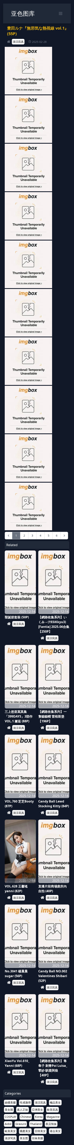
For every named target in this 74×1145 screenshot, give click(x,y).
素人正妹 (22, 1109)
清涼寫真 (18, 41)
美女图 (24, 1138)
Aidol (8, 1124)
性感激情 (25, 1102)
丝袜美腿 (37, 1138)
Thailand (36, 1124)
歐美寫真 (52, 1109)
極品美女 (55, 1102)
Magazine (53, 1117)
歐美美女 (10, 1131)
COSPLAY (10, 1117)
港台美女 (55, 1131)
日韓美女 (40, 1131)
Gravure (20, 1124)
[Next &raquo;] (64, 535)
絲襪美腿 (10, 1102)
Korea (39, 1117)
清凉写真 (10, 1138)
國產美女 (25, 1131)
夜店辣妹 (51, 1124)
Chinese (25, 1117)
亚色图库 (23, 13)
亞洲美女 (37, 1109)
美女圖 (9, 1109)
